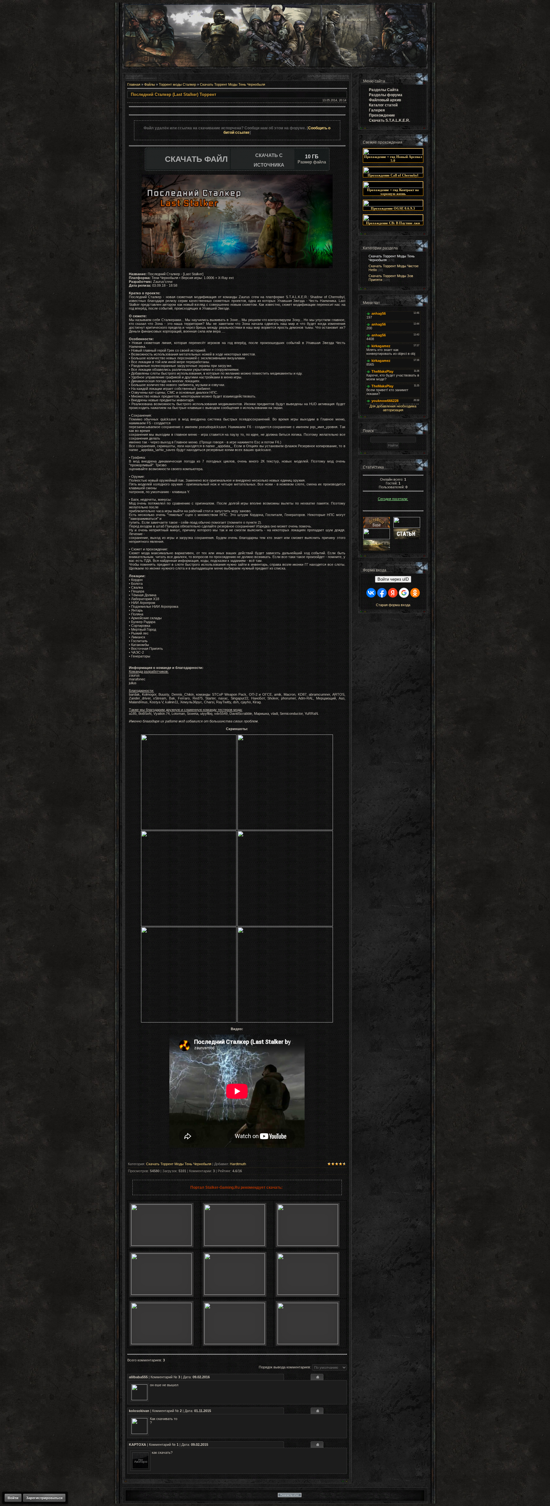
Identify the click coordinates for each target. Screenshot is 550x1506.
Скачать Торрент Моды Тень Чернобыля (232, 84)
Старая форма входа (393, 605)
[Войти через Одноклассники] (415, 593)
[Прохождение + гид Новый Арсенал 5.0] (393, 153)
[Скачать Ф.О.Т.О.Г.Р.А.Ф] (308, 1244)
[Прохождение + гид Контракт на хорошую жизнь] (393, 187)
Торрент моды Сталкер (177, 84)
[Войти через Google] (404, 593)
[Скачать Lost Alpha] (161, 1244)
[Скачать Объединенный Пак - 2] (308, 1343)
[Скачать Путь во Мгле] (234, 1244)
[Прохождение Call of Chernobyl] (393, 172)
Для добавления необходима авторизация (393, 408)
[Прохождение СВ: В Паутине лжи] (393, 220)
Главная (133, 84)
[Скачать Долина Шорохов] (308, 1293)
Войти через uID (393, 579)
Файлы (149, 84)
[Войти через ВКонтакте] (371, 593)
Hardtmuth (238, 1164)
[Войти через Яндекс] (393, 593)
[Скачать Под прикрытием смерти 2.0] (234, 1343)
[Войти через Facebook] (382, 593)
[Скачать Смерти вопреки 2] (161, 1343)
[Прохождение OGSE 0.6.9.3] (393, 205)
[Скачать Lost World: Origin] (161, 1293)
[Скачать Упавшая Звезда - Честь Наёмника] (234, 1293)
